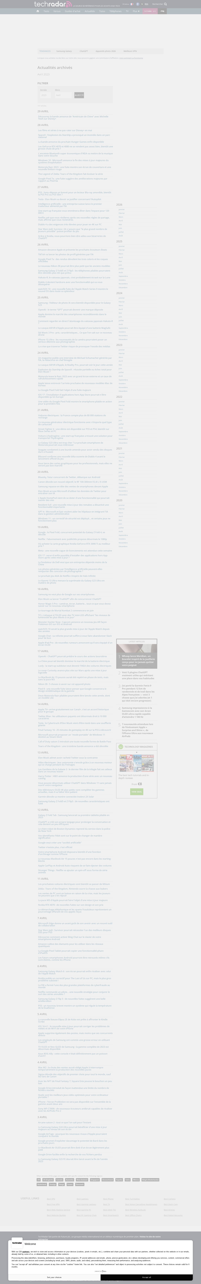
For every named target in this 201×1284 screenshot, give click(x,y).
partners (25, 1252)
